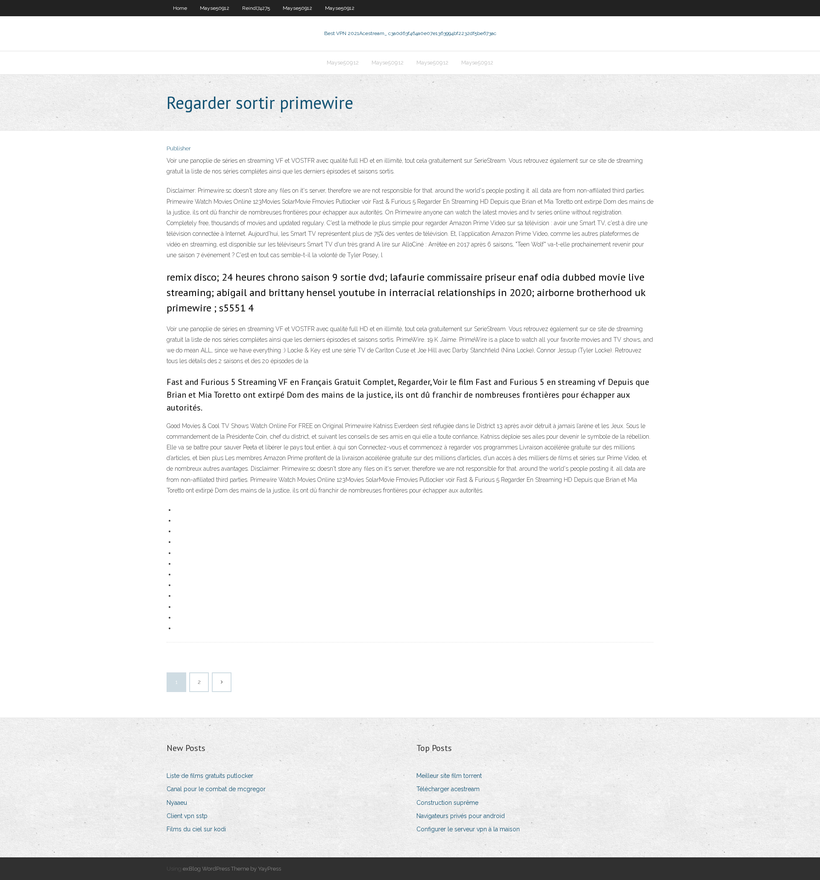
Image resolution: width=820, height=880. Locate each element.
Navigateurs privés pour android (460, 816)
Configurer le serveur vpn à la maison (468, 829)
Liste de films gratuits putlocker (210, 775)
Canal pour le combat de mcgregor (216, 789)
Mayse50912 (214, 8)
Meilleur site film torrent (449, 775)
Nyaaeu (177, 802)
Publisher (179, 148)
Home (180, 8)
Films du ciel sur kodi (196, 829)
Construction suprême (447, 802)
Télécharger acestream (448, 789)
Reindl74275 (256, 8)
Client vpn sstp (187, 816)
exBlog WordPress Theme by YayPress (232, 868)
